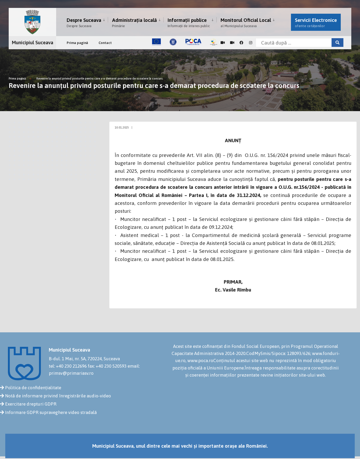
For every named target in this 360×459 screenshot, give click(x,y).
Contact (105, 43)
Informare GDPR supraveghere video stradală (51, 412)
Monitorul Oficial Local (246, 22)
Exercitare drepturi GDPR (30, 404)
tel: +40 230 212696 (68, 366)
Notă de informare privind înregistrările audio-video (58, 395)
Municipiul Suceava (32, 42)
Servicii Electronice (316, 22)
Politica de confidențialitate (33, 387)
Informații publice (189, 22)
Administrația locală (134, 22)
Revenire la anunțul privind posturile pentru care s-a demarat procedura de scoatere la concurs (99, 78)
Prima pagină (77, 43)
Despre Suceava (84, 22)
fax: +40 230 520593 (107, 366)
